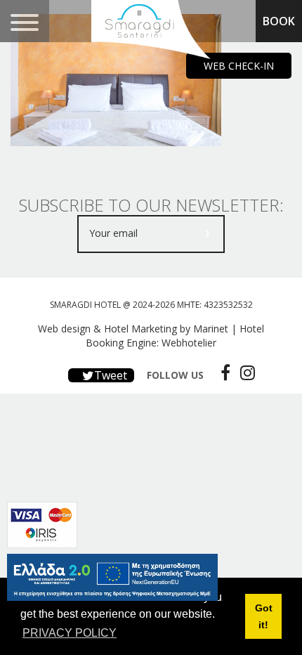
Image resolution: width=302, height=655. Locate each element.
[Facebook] (222, 372)
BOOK (279, 21)
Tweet (109, 375)
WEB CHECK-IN (239, 65)
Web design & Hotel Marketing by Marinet (133, 328)
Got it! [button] (264, 616)
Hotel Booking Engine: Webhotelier (175, 335)
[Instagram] (244, 372)
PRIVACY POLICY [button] (69, 633)
